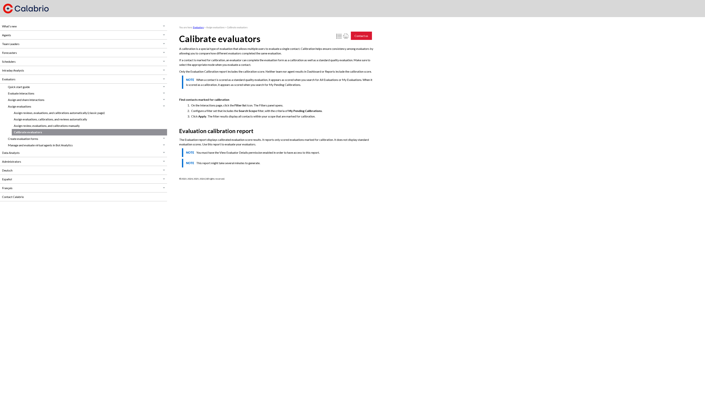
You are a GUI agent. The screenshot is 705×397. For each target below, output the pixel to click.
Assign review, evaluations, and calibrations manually (47, 125)
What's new (9, 26)
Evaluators (8, 79)
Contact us (361, 35)
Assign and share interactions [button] (26, 99)
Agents (6, 35)
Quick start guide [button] (19, 87)
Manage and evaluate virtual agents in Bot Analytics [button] (40, 145)
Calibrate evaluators (28, 132)
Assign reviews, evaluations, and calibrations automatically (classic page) (59, 113)
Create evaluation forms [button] (23, 138)
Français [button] (7, 188)
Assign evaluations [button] (19, 106)
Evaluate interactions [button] (21, 93)
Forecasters (9, 52)
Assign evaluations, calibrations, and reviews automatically (50, 119)
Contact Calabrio (13, 196)
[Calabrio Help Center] (26, 8)
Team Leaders (10, 44)
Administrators (11, 161)
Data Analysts (11, 152)
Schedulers (9, 61)
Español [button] (7, 179)
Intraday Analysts (13, 70)
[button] (164, 26)
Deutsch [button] (7, 170)
